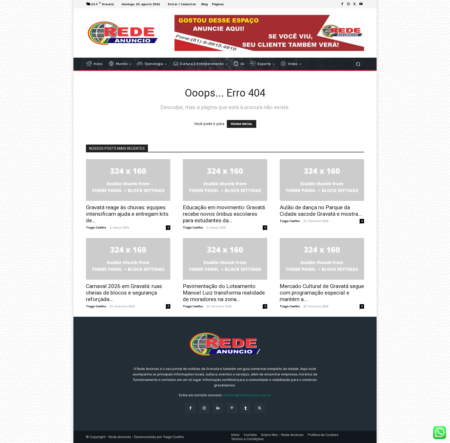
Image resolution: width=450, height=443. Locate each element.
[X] (355, 4)
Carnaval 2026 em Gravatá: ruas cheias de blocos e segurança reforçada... (124, 292)
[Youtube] (361, 4)
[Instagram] (348, 4)
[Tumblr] (246, 408)
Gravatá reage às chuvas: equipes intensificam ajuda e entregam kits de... (127, 214)
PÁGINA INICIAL (241, 124)
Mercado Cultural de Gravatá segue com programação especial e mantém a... (322, 292)
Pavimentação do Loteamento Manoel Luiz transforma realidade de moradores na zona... (224, 292)
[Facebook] (342, 4)
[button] (358, 64)
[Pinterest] (232, 408)
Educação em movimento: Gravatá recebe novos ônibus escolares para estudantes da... (224, 214)
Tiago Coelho (96, 227)
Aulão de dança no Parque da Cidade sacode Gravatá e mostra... (321, 210)
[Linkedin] (218, 408)
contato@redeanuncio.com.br (247, 395)
